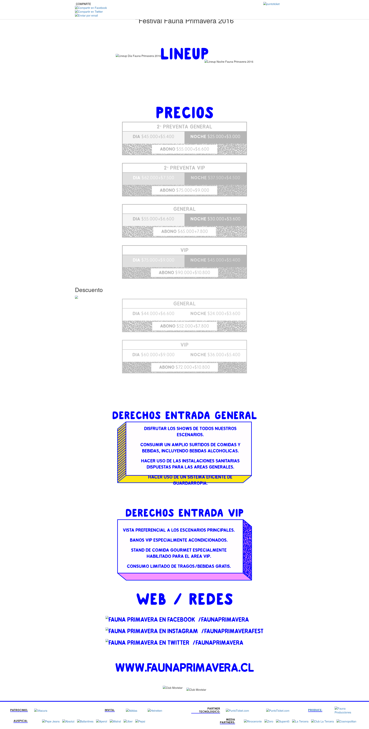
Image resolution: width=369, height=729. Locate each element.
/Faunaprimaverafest (232, 631)
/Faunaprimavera (223, 619)
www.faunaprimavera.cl (184, 667)
